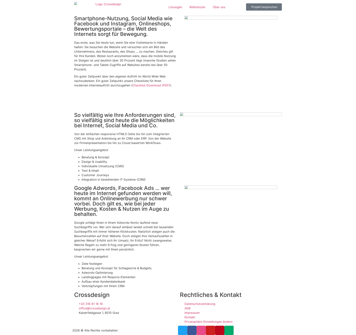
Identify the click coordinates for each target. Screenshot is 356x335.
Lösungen (175, 7)
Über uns (219, 7)
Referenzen (197, 7)
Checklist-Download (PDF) (151, 85)
